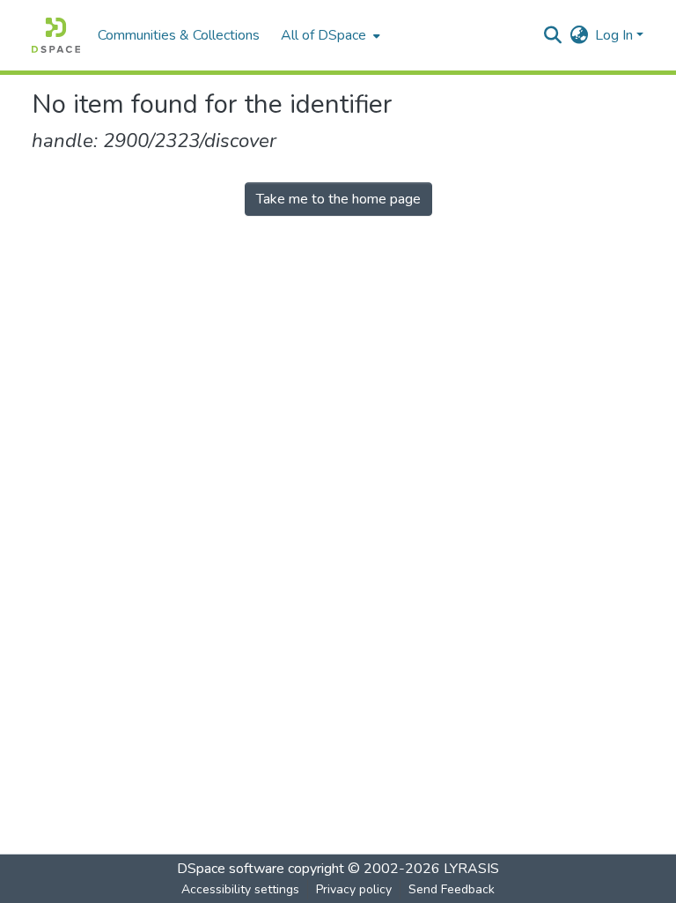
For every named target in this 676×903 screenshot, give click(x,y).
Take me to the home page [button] (338, 199)
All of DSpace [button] (323, 35)
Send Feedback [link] (451, 889)
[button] (56, 35)
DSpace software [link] (230, 868)
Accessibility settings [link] (240, 889)
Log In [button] (615, 35)
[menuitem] (328, 35)
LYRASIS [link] (471, 868)
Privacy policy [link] (354, 889)
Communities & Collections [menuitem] (179, 35)
